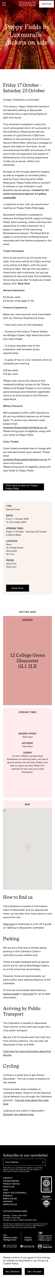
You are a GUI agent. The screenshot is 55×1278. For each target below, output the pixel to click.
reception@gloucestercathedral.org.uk (25, 427)
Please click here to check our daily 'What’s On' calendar (29, 765)
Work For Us (10, 1204)
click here (28, 993)
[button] (27, 847)
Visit (5, 1190)
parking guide (11, 993)
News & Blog (10, 1199)
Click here (9, 924)
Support (8, 1202)
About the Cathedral (15, 1193)
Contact (8, 1178)
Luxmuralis (9, 197)
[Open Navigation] (4, 4)
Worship (8, 1196)
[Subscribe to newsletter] (43, 1162)
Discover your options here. (18, 1114)
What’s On (8, 1187)
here (41, 207)
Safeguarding (11, 1181)
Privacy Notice (11, 1184)
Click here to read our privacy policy (16, 1171)
